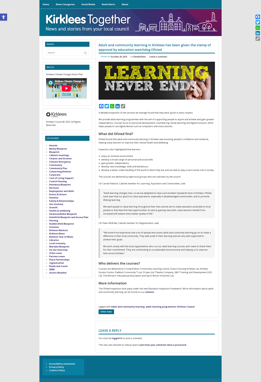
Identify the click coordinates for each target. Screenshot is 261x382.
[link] (3, 17)
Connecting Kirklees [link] (60, 171)
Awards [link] (53, 145)
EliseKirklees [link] (139, 56)
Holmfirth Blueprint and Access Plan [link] (68, 217)
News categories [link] (65, 4)
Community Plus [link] (58, 168)
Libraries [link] (54, 240)
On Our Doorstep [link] (58, 249)
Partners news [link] (57, 256)
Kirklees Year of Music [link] (61, 236)
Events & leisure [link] (58, 194)
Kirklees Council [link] (186, 306)
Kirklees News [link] (57, 233)
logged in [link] (117, 338)
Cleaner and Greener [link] (60, 158)
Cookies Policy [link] (57, 370)
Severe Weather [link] (58, 272)
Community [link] (55, 165)
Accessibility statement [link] (62, 363)
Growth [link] (53, 207)
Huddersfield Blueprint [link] (61, 223)
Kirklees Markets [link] (58, 230)
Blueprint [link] (54, 151)
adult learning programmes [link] (161, 306)
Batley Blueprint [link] (58, 148)
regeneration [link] (56, 262)
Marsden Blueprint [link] (59, 246)
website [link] (149, 292)
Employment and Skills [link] (61, 191)
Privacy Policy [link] (56, 367)
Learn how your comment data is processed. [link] (163, 344)
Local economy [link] (57, 243)
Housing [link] (53, 220)
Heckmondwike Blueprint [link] (63, 213)
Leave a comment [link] (158, 56)
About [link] (125, 4)
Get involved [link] (56, 204)
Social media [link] (88, 4)
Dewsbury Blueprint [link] (60, 184)
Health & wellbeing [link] (59, 210)
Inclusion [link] (54, 227)
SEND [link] (52, 269)
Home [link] (46, 4)
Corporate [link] (54, 174)
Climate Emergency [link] (60, 161)
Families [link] (53, 197)
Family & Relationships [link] (61, 200)
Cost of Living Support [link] (61, 178)
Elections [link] (54, 187)
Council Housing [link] (58, 181)
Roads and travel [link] (58, 266)
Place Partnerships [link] (59, 259)
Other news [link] (106, 311)
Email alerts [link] (108, 4)
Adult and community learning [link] (128, 306)
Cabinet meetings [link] (59, 155)
